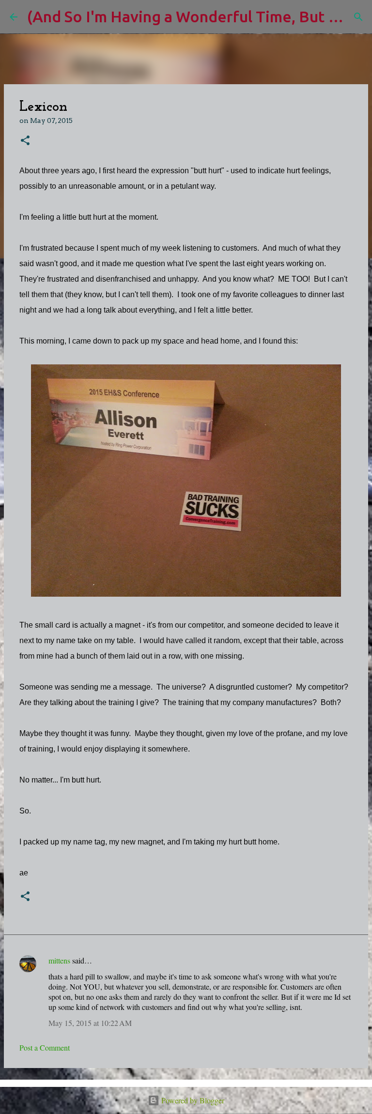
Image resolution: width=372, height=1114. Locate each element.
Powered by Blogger (191, 1100)
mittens (59, 960)
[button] (25, 141)
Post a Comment (44, 1047)
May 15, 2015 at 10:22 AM (90, 1023)
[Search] (358, 17)
